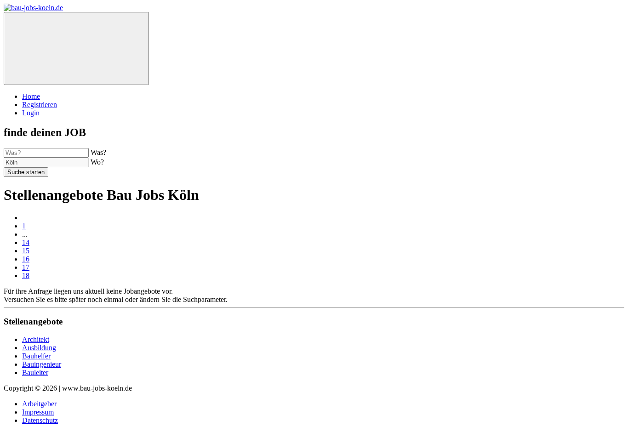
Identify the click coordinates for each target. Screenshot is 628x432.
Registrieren (39, 104)
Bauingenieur (41, 364)
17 (25, 267)
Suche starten (26, 172)
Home (31, 96)
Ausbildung (39, 348)
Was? (98, 152)
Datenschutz (40, 420)
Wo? (97, 162)
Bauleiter (35, 372)
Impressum (38, 412)
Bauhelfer (36, 356)
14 (25, 242)
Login (31, 113)
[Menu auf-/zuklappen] (76, 48)
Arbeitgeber (39, 404)
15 (25, 251)
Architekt (35, 339)
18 (25, 275)
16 (25, 259)
